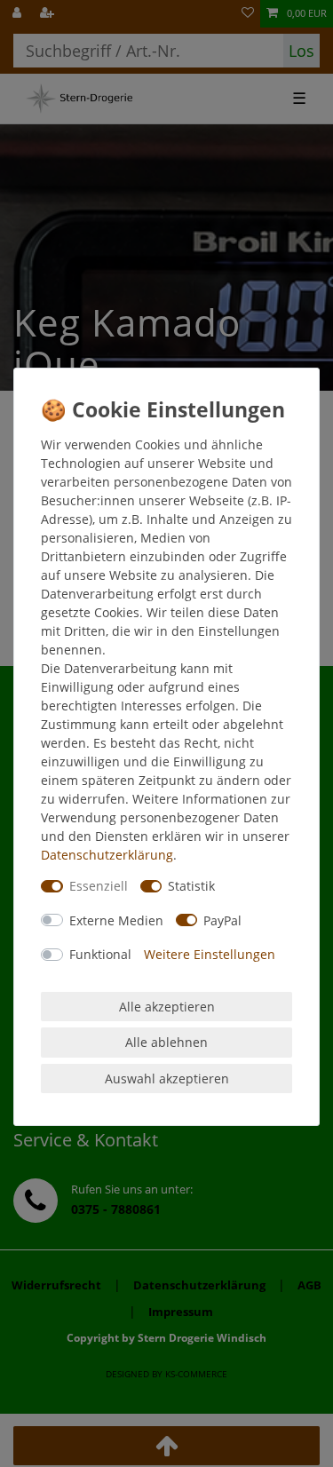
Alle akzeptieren (167, 1006)
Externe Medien (116, 920)
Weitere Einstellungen (209, 954)
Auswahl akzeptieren (167, 1078)
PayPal (222, 920)
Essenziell (98, 885)
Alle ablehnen (166, 1042)
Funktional (100, 954)
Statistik (191, 885)
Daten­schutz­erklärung (107, 854)
